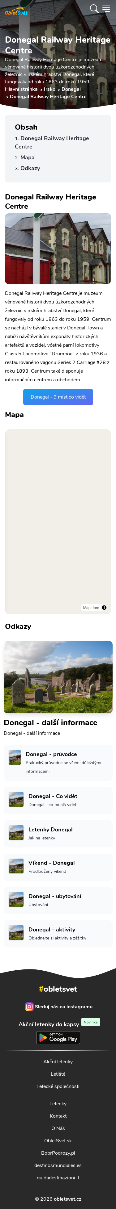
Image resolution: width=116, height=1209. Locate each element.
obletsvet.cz (67, 1199)
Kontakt (58, 1116)
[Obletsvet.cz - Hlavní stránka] (16, 8)
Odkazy (30, 168)
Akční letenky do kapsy (58, 1024)
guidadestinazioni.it (58, 1177)
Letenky (58, 1103)
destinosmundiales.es (58, 1165)
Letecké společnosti (58, 1086)
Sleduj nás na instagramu (63, 1006)
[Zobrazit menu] (106, 9)
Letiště (58, 1074)
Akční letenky (58, 1061)
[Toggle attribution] (104, 607)
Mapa (27, 157)
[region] (58, 521)
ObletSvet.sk (58, 1140)
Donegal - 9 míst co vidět (58, 397)
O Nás (58, 1128)
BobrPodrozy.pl (58, 1153)
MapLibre (91, 607)
